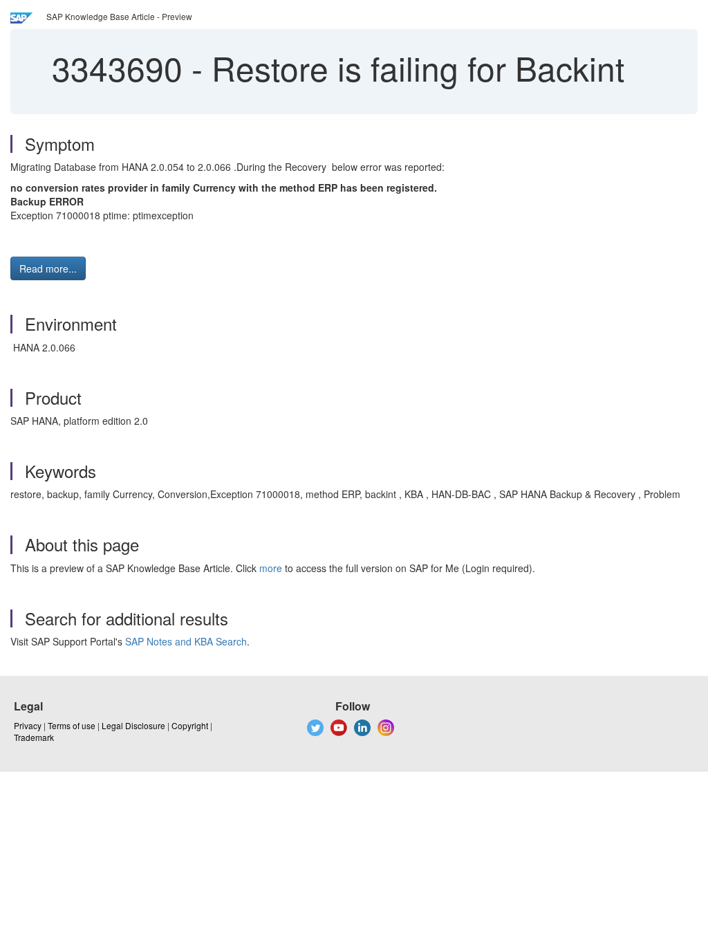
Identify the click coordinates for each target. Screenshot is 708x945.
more (270, 568)
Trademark (34, 737)
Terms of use (71, 725)
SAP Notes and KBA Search (186, 641)
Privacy (27, 725)
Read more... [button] (48, 268)
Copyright (189, 725)
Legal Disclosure (133, 725)
